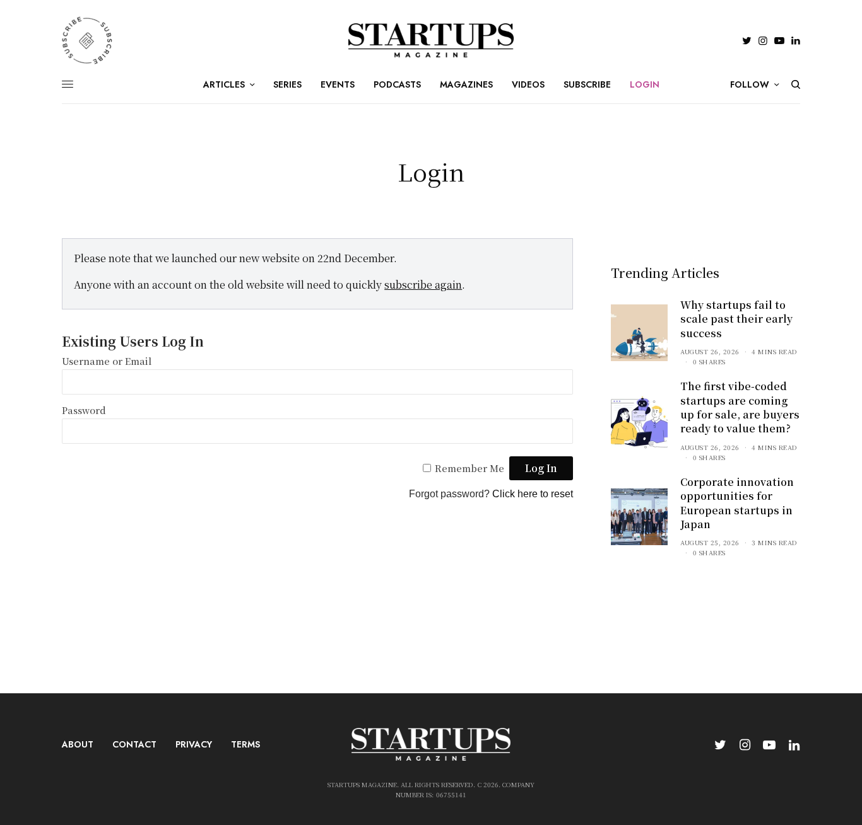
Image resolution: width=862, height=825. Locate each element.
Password (84, 410)
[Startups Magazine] (431, 40)
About (77, 744)
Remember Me (469, 468)
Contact (134, 744)
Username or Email (106, 360)
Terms (245, 744)
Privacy (193, 744)
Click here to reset (532, 493)
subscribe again (423, 284)
